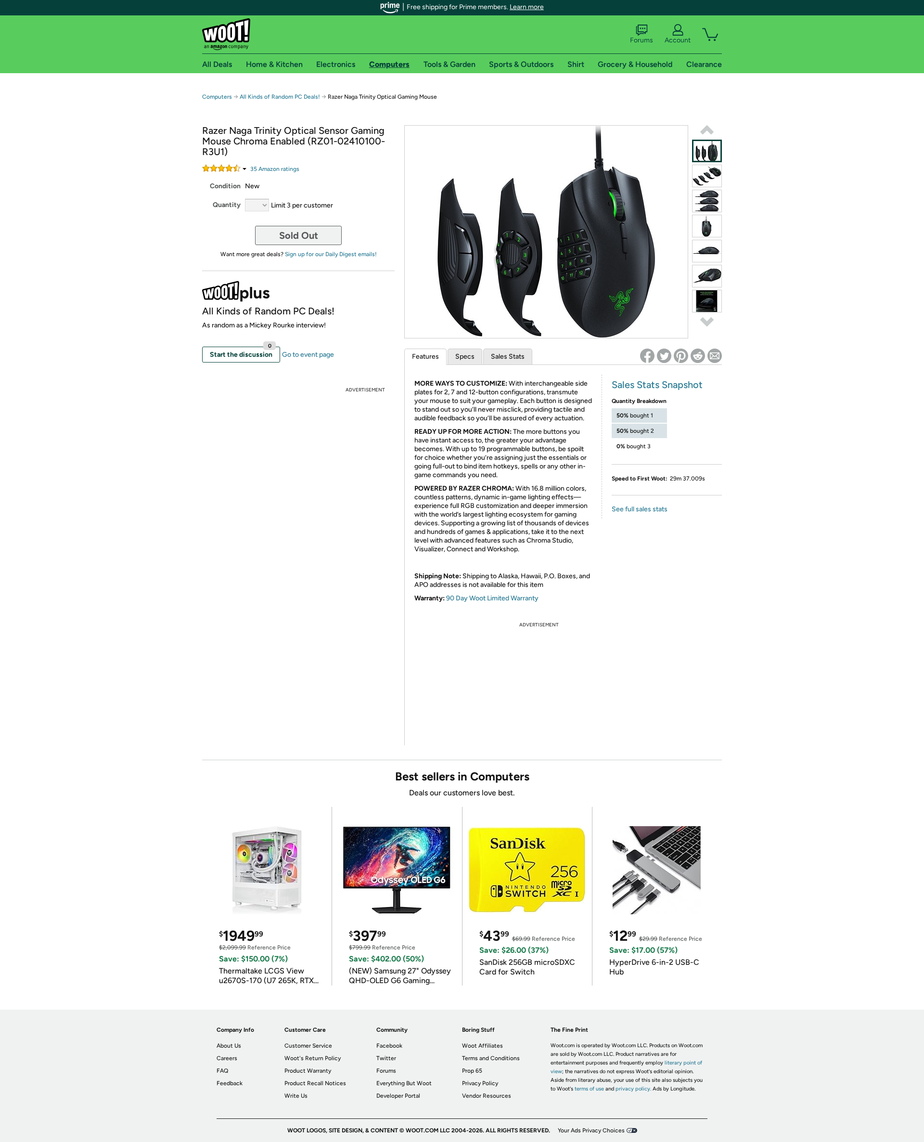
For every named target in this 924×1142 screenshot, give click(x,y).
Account (678, 40)
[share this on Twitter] (664, 356)
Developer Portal (398, 1095)
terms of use (589, 1089)
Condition (225, 186)
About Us (229, 1045)
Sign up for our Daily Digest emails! (331, 254)
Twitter (386, 1058)
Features (425, 356)
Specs (465, 356)
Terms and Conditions (491, 1058)
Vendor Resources (486, 1095)
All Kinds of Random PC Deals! (280, 96)
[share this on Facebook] (647, 356)
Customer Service (308, 1045)
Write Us (296, 1095)
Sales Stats (508, 356)
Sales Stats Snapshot (657, 384)
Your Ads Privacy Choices (591, 1130)
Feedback (230, 1083)
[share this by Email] (714, 356)
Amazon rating (274, 169)
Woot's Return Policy (312, 1058)
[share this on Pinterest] (681, 356)
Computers (217, 96)
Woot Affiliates (482, 1045)
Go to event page (308, 354)
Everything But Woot (404, 1083)
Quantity (227, 205)
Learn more (527, 7)
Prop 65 (472, 1070)
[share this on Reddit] (698, 356)
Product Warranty (307, 1070)
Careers (227, 1058)
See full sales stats (639, 509)
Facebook (389, 1045)
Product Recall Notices (315, 1083)
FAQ (222, 1070)
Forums (641, 40)
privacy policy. (633, 1089)
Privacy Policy (480, 1083)
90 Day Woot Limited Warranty (492, 598)
